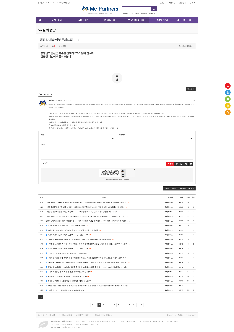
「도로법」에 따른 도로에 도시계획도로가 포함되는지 (67, 253)
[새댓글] (181, 164)
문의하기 (181, 315)
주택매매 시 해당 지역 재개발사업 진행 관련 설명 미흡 (68, 276)
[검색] (228, 112)
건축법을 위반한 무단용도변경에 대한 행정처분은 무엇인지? (70, 281)
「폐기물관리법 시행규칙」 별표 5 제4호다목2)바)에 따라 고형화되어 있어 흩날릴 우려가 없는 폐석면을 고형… (87, 216)
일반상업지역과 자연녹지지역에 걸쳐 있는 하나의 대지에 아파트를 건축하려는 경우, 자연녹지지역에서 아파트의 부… (89, 221)
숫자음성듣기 (123, 171)
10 (134, 305)
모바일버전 (192, 315)
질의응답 (49, 30)
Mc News (163, 20)
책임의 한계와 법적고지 (103, 315)
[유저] (228, 92)
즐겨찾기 (41, 3)
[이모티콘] (176, 164)
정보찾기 (182, 3)
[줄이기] (190, 164)
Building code (137, 20)
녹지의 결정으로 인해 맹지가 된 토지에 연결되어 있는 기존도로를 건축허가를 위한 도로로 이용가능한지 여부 (87, 258)
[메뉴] (228, 86)
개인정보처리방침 (65, 315)
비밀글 (45, 163)
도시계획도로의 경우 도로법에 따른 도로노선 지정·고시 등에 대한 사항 (74, 230)
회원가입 (172, 3)
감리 (131, 13)
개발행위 (144, 13)
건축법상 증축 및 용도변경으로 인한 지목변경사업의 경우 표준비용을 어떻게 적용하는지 (80, 239)
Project (84, 20)
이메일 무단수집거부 (83, 315)
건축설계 (125, 13)
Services (110, 20)
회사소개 (170, 315)
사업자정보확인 (172, 321)
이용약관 (51, 315)
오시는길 (41, 315)
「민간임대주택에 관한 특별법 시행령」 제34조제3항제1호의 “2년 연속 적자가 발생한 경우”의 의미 (82, 212)
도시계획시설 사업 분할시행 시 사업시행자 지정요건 (67, 226)
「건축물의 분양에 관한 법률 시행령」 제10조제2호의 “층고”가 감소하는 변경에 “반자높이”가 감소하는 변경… (86, 207)
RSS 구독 (51, 3)
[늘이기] (186, 164)
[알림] (228, 99)
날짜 (181, 197)
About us (57, 20)
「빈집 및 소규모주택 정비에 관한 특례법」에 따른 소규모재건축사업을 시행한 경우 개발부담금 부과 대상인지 (88, 244)
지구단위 (152, 13)
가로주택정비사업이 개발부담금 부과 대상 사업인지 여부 (69, 235)
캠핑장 (137, 13)
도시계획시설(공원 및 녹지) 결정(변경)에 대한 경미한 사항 (69, 272)
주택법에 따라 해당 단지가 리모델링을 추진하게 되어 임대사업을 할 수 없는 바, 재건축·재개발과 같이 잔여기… (88, 262)
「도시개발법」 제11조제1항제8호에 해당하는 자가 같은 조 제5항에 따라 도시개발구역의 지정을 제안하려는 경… (88, 202)
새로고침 (123, 175)
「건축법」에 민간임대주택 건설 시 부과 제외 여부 (66, 290)
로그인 (162, 3)
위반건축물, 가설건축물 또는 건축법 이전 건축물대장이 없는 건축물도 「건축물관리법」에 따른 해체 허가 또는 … (88, 286)
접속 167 (193, 3)
